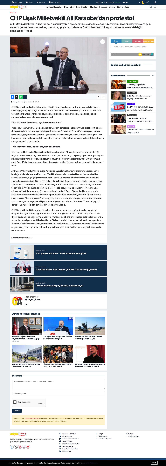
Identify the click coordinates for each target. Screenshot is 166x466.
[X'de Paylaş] (16, 97)
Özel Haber (69, 7)
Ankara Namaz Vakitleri (70, 439)
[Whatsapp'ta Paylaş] (21, 97)
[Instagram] (24, 447)
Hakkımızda (103, 436)
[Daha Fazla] (25, 97)
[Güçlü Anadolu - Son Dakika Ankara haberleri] (18, 7)
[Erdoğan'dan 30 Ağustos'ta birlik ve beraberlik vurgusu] (58, 326)
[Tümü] (153, 75)
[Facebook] (12, 447)
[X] (16, 447)
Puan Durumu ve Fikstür (70, 444)
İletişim (130, 434)
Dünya (120, 7)
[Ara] (151, 7)
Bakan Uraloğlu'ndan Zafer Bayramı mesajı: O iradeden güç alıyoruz (25, 339)
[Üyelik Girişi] (154, 2)
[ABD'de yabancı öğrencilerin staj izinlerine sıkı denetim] (27, 354)
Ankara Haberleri (54, 7)
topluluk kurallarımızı (32, 418)
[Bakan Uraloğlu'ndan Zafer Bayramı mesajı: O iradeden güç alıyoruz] (27, 326)
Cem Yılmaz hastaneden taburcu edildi (140, 131)
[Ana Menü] (155, 7)
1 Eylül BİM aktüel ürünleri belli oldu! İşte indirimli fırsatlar (140, 108)
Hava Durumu (67, 436)
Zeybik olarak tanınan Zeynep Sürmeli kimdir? (139, 97)
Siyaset (13, 13)
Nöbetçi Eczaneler (69, 434)
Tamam (154, 462)
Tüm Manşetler (68, 446)
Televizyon (132, 115)
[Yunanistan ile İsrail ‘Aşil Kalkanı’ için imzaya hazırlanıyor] (90, 326)
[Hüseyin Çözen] (17, 301)
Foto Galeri (18, 2)
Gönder (16, 411)
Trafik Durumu (67, 441)
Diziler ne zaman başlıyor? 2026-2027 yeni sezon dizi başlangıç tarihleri (140, 120)
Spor (127, 7)
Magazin (131, 126)
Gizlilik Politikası (133, 436)
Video (30, 2)
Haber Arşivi (66, 451)
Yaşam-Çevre (132, 81)
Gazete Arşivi (55, 2)
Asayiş (112, 7)
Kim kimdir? (132, 92)
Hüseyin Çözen (18, 102)
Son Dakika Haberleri (70, 449)
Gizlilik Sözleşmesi (105, 439)
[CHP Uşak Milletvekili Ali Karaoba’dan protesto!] (58, 65)
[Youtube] (28, 447)
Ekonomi (103, 7)
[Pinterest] (20, 447)
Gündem (93, 7)
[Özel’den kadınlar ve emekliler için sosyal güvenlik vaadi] (58, 354)
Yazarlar (42, 2)
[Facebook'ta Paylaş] (12, 97)
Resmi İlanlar (82, 7)
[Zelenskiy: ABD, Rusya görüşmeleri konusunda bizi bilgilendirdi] (90, 354)
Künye (101, 434)
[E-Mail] (26, 305)
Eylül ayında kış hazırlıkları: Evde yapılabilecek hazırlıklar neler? (139, 86)
